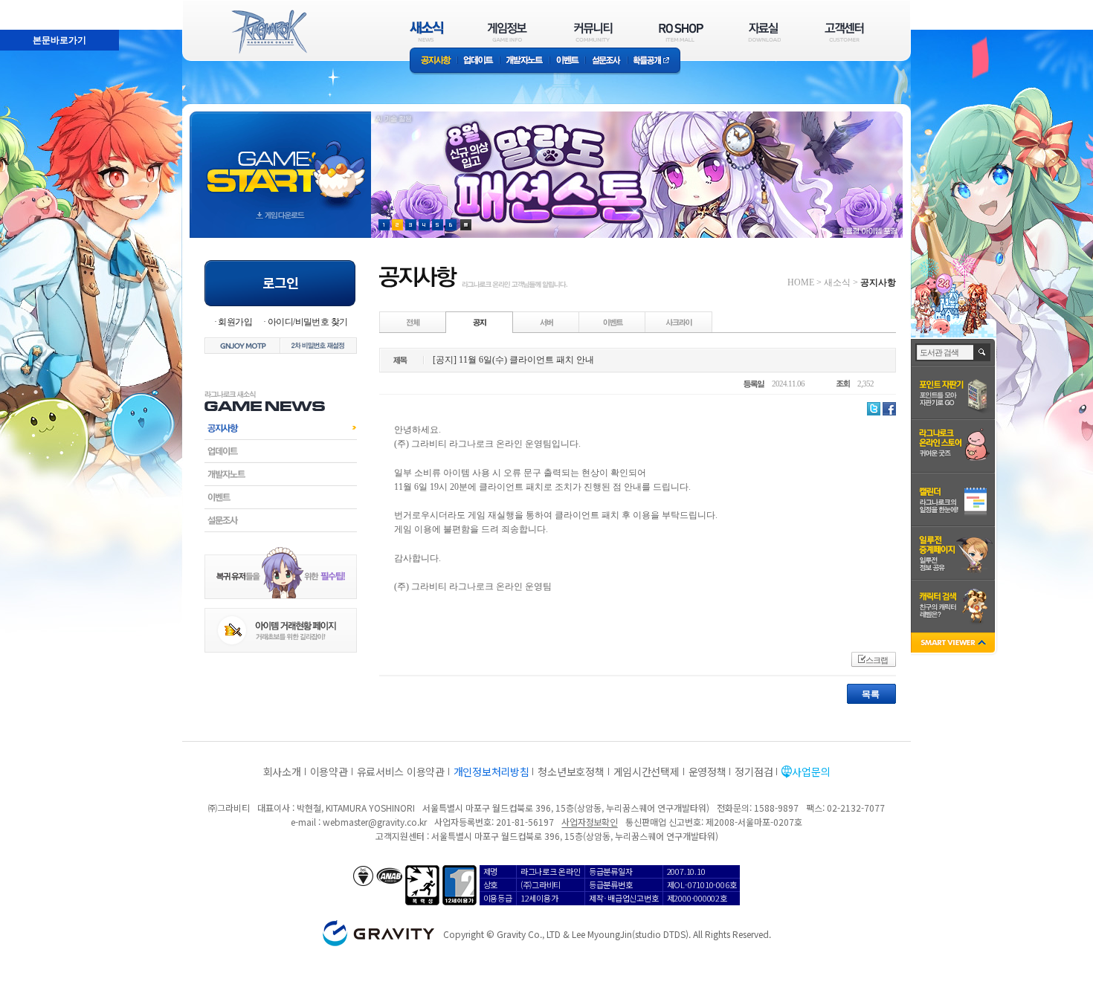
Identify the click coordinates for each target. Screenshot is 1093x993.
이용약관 (329, 771)
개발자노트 (524, 61)
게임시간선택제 (646, 771)
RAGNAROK (268, 32)
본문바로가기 (27, 6)
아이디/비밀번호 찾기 (307, 322)
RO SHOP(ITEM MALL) (681, 32)
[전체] (413, 321)
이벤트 (567, 61)
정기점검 (754, 771)
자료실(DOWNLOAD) (764, 32)
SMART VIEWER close (954, 644)
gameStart (280, 160)
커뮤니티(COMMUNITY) (593, 32)
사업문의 (811, 771)
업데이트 (478, 61)
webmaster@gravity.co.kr (375, 821)
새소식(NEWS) (427, 32)
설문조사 (606, 61)
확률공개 (654, 61)
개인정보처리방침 (491, 771)
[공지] (479, 321)
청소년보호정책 (571, 771)
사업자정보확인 (589, 821)
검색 (982, 352)
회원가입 (235, 322)
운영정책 (707, 771)
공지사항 (433, 61)
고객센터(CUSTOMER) (844, 32)
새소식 (837, 282)
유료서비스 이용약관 (401, 771)
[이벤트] (612, 321)
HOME (800, 282)
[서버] (546, 321)
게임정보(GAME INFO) (507, 32)
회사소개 (282, 771)
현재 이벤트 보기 (465, 224)
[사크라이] (678, 321)
